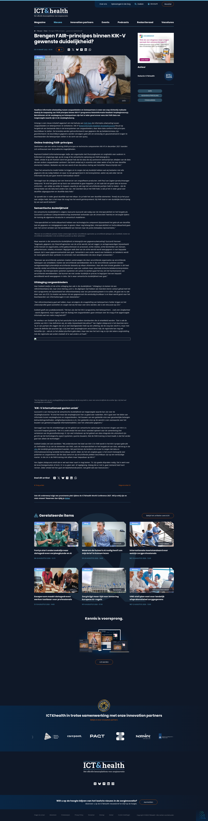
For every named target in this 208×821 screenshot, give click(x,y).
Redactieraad (145, 22)
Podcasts (123, 22)
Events (105, 22)
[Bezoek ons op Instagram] (113, 783)
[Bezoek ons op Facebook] (104, 783)
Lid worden (104, 662)
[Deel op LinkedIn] (85, 49)
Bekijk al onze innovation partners (104, 720)
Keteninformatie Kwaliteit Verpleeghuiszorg (97, 126)
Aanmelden (148, 802)
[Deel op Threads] (69, 49)
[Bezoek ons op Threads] (95, 783)
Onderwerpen (65, 815)
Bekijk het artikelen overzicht (157, 515)
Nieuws (58, 22)
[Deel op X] (73, 49)
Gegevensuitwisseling (150, 96)
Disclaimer (91, 815)
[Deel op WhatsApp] (90, 49)
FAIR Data (87, 123)
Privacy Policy (79, 815)
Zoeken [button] (140, 4)
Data (45, 31)
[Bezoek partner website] (36, 736)
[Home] (34, 31)
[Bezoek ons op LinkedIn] (108, 783)
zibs (36, 449)
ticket (67, 498)
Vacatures (168, 22)
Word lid (167, 4)
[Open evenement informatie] (202, 815)
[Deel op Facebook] (81, 49)
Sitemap (101, 815)
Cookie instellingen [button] (124, 815)
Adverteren (53, 815)
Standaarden (150, 100)
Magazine (40, 22)
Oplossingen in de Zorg (120, 4)
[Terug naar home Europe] (51, 12)
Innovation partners (81, 22)
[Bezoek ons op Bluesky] (99, 783)
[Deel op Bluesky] (77, 49)
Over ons (103, 4)
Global (111, 815)
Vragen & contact (39, 815)
